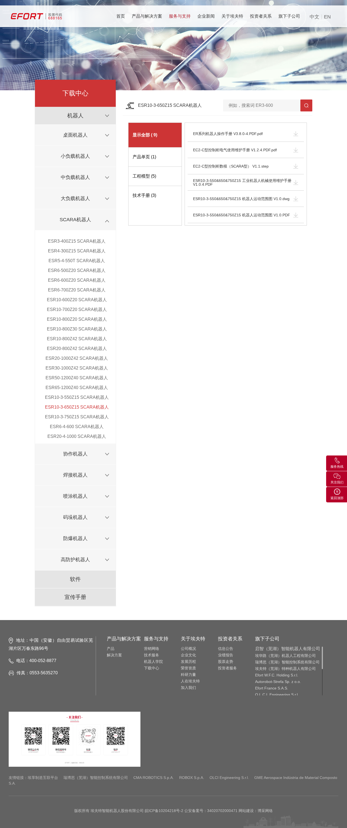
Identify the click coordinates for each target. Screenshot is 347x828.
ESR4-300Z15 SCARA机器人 (76, 251)
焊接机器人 (75, 475)
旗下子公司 (289, 16)
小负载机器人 (75, 156)
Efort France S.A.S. (271, 688)
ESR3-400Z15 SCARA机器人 (76, 241)
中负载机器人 (75, 177)
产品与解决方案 (147, 16)
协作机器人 (75, 454)
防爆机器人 (75, 538)
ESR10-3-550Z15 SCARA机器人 (77, 397)
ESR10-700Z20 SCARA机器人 (77, 309)
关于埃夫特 (232, 16)
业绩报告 (225, 655)
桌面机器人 (75, 135)
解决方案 (114, 655)
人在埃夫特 (190, 681)
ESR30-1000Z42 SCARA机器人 (77, 368)
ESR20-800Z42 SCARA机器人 (77, 348)
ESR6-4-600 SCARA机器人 (77, 426)
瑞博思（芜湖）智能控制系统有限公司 (287, 662)
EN (327, 16)
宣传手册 (75, 597)
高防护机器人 (75, 559)
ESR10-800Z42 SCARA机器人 (77, 338)
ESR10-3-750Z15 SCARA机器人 (77, 417)
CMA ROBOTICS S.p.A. (153, 777)
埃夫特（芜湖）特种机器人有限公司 (285, 668)
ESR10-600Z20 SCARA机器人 (77, 299)
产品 (110, 648)
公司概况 (188, 648)
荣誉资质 (188, 668)
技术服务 (151, 655)
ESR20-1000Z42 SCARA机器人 (77, 358)
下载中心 (151, 668)
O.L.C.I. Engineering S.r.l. (277, 695)
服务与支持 (180, 16)
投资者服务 (227, 668)
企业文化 (188, 655)
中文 (314, 16)
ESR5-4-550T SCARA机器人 (77, 260)
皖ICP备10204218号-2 (164, 810)
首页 (120, 16)
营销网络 (151, 648)
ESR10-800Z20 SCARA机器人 (77, 319)
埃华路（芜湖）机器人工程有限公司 (285, 655)
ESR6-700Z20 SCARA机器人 (76, 290)
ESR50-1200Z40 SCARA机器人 (77, 378)
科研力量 (188, 674)
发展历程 (188, 661)
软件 (75, 579)
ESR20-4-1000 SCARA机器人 (76, 436)
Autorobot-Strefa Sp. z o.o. (278, 681)
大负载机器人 (75, 198)
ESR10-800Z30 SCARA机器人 (77, 329)
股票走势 (225, 661)
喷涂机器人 (75, 496)
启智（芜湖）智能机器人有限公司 (287, 649)
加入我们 (188, 687)
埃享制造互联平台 (43, 777)
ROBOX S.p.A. (191, 777)
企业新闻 (206, 16)
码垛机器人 (75, 517)
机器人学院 (153, 661)
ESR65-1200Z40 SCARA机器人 (77, 387)
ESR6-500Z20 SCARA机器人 (76, 270)
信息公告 (225, 648)
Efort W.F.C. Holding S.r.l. (276, 675)
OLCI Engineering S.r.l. (229, 777)
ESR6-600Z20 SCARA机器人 (76, 280)
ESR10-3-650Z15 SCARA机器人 (77, 407)
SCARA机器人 (75, 219)
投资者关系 (261, 16)
